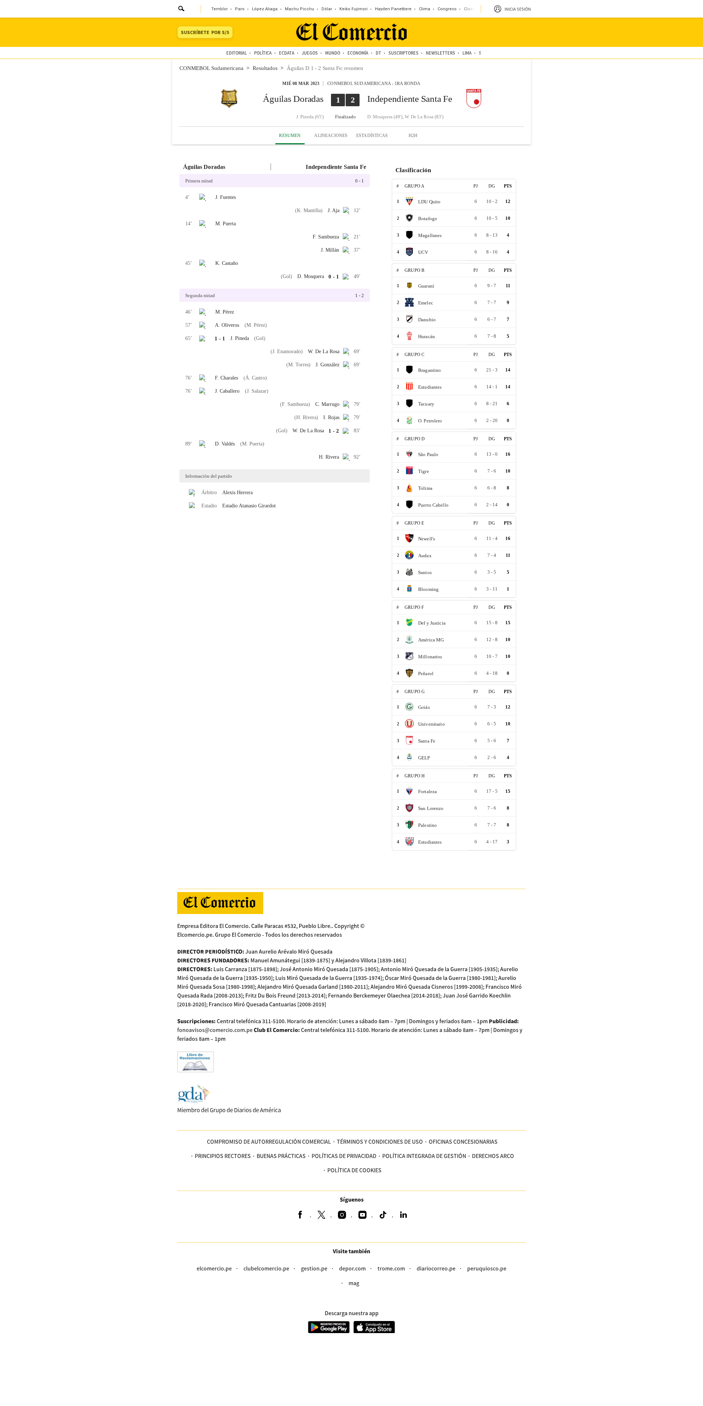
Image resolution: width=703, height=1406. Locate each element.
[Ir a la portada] (220, 903)
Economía (357, 53)
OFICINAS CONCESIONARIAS (463, 1141)
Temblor (219, 9)
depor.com (352, 1268)
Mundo (332, 53)
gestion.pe (314, 1268)
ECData (286, 53)
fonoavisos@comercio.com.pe (215, 1029)
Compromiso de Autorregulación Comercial (269, 1141)
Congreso (447, 9)
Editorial (236, 53)
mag (354, 1283)
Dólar (326, 9)
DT (378, 53)
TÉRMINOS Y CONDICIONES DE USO (380, 1141)
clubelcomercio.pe (266, 1268)
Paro (240, 9)
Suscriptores (403, 53)
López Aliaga (265, 9)
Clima (424, 9)
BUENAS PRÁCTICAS (281, 1155)
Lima (467, 53)
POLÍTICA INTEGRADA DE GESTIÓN (424, 1155)
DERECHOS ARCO (493, 1155)
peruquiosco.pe (486, 1268)
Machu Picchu (299, 9)
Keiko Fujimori (353, 9)
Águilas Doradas (293, 99)
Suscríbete (205, 32)
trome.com (391, 1268)
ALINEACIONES (330, 135)
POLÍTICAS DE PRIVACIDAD (344, 1155)
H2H (413, 135)
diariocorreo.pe (436, 1268)
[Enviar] (181, 9)
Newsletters (440, 53)
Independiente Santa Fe (409, 99)
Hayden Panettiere (393, 9)
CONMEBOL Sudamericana (211, 68)
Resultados (265, 68)
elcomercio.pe (214, 1268)
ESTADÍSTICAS (372, 135)
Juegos (310, 53)
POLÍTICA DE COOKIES (354, 1170)
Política (263, 53)
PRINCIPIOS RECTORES (223, 1155)
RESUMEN (290, 135)
